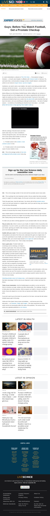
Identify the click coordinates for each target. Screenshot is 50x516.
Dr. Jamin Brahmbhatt (16, 34)
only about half (30, 99)
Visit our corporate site (29, 482)
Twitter (18, 303)
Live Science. (23, 307)
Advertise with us (9, 501)
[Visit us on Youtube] (20, 2)
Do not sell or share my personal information (40, 505)
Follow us (38, 73)
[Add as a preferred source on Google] (25, 487)
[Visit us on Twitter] (15, 2)
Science (26, 5)
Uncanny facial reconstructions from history (25, 469)
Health (20, 5)
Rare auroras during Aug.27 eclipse (16, 8)
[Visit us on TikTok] (24, 2)
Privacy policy (23, 497)
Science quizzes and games (35, 453)
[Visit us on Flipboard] (22, 2)
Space (39, 5)
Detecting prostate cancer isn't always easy (13, 278)
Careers (36, 501)
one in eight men (29, 238)
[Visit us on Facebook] (13, 2)
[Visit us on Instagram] (17, 2)
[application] (25, 117)
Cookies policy (39, 497)
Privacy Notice (41, 181)
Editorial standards (9, 504)
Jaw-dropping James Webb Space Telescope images (25, 454)
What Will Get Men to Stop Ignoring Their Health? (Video (17, 105)
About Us (37, 493)
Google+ (25, 303)
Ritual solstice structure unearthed (35, 8)
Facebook (13, 303)
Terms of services (19, 181)
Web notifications (24, 501)
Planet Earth (33, 5)
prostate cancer (41, 201)
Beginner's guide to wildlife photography (35, 457)
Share (5, 73)
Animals (6, 5)
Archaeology (13, 5)
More (44, 5)
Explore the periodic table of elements (25, 465)
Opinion (38, 34)
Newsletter (45, 73)
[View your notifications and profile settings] (43, 2)
